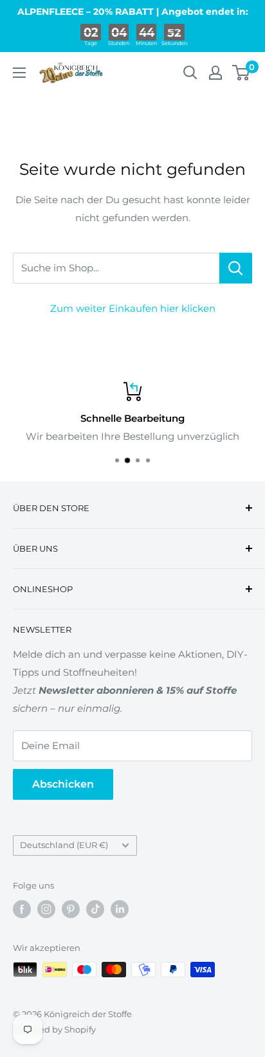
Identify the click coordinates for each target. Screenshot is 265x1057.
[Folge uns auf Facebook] (22, 909)
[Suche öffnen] (190, 73)
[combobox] (116, 268)
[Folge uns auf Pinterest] (71, 909)
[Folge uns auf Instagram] (46, 909)
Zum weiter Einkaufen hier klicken (132, 308)
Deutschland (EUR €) (64, 845)
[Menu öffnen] (19, 73)
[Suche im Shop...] (235, 268)
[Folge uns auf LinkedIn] (120, 909)
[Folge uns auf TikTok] (95, 909)
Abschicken (63, 784)
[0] (241, 72)
